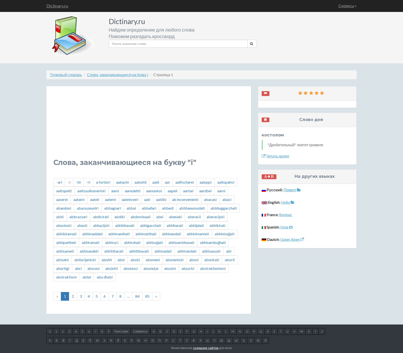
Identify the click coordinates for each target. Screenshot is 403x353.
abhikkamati (66, 234)
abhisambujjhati (213, 242)
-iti (78, 182)
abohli (107, 259)
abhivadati (163, 251)
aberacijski (215, 216)
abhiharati (175, 225)
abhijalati (196, 225)
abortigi (62, 268)
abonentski (175, 259)
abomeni (153, 259)
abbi (60, 216)
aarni (221, 191)
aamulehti (132, 191)
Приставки (121, 331)
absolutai (150, 268)
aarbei (188, 191)
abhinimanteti (198, 234)
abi (228, 251)
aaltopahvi (225, 182)
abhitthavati (139, 251)
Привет (290, 190)
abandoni (63, 208)
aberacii (194, 216)
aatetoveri (130, 199)
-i (69, 182)
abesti (82, 225)
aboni (193, 259)
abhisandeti (89, 251)
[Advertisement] (148, 126)
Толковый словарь (66, 74)
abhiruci (111, 242)
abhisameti (65, 251)
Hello (286, 202)
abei (159, 216)
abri (78, 268)
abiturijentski (85, 259)
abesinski (63, 225)
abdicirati (101, 216)
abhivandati (186, 251)
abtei (87, 277)
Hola (284, 227)
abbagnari (112, 208)
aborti (230, 259)
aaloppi (206, 182)
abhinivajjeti (224, 234)
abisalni (62, 259)
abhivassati (211, 251)
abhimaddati (92, 234)
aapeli (172, 191)
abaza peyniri (87, 208)
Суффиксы (140, 331)
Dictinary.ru (57, 5)
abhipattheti (66, 242)
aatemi (110, 199)
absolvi (170, 268)
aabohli (140, 182)
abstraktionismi (213, 268)
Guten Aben (290, 239)
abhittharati (113, 251)
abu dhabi (105, 277)
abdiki (120, 216)
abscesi (93, 268)
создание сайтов (205, 348)
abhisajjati (154, 242)
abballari (149, 208)
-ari (59, 182)
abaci (226, 199)
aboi (121, 259)
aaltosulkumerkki (91, 191)
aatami (78, 199)
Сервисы (346, 6)
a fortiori (103, 182)
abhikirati (217, 225)
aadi (155, 182)
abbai (131, 208)
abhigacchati (150, 225)
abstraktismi (66, 277)
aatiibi (161, 199)
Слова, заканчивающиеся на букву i (117, 74)
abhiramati (90, 242)
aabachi (122, 182)
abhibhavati (124, 225)
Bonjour (286, 214)
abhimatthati (145, 234)
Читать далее (277, 156)
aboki (135, 259)
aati (147, 199)
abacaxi (210, 199)
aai (167, 182)
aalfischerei (184, 182)
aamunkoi (154, 191)
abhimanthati (119, 234)
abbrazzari (78, 216)
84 (137, 296)
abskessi (131, 268)
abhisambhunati (181, 242)
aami (115, 191)
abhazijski (101, 225)
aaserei (62, 199)
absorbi (188, 268)
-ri (88, 182)
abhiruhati (132, 242)
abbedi (168, 208)
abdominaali (140, 216)
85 (147, 296)
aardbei (205, 191)
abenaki (175, 216)
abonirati (211, 259)
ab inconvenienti (185, 199)
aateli (94, 199)
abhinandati (171, 234)
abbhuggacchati (224, 208)
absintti (111, 268)
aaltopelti (64, 191)
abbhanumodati (192, 208)
